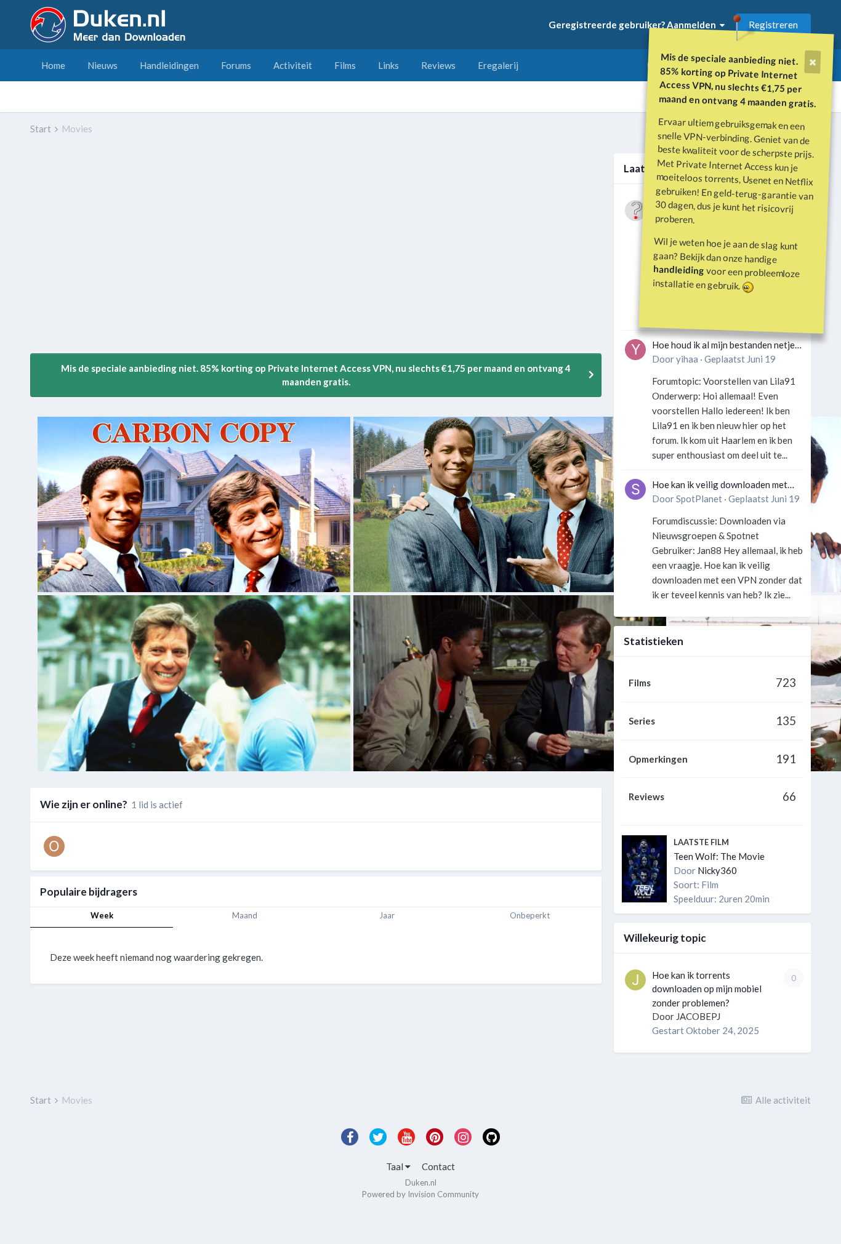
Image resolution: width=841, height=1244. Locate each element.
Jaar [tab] (387, 915)
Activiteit (292, 65)
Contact (438, 1166)
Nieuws (102, 65)
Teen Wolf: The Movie (719, 856)
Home (53, 65)
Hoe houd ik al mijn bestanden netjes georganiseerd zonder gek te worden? (725, 345)
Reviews (438, 65)
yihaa (687, 358)
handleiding (679, 269)
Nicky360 (717, 870)
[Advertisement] (254, 253)
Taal (395, 1166)
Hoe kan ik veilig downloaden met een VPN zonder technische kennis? (723, 485)
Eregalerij (498, 65)
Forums (236, 65)
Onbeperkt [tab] (530, 915)
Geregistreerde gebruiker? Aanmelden (634, 24)
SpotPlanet (699, 498)
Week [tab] (102, 915)
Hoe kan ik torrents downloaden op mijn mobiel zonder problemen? (707, 988)
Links (388, 65)
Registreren (773, 24)
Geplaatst (740, 358)
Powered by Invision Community (420, 1194)
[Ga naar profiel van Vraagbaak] (635, 210)
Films (345, 65)
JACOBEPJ (698, 1016)
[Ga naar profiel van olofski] (54, 846)
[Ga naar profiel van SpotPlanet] (635, 489)
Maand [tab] (244, 915)
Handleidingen (169, 65)
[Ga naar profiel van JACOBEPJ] (635, 979)
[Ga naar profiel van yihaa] (635, 349)
